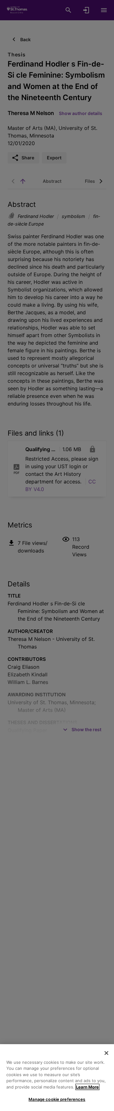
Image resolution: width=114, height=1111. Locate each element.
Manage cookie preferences (56, 1099)
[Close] (106, 1053)
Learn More (87, 1086)
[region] (57, 1077)
